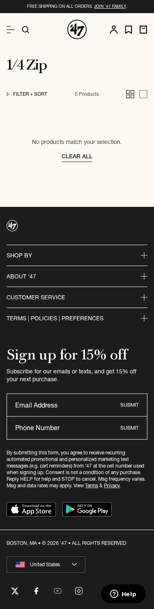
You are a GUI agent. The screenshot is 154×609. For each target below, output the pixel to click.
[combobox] (46, 564)
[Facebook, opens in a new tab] (36, 591)
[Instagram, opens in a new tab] (79, 591)
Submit (129, 405)
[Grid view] (130, 94)
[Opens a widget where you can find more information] (123, 594)
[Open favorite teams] (128, 29)
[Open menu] (11, 29)
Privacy (112, 485)
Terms (91, 485)
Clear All (77, 156)
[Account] (114, 29)
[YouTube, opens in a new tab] (57, 591)
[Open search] (25, 29)
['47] (77, 29)
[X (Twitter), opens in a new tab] (15, 591)
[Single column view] (143, 94)
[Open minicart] (143, 29)
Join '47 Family (110, 6)
